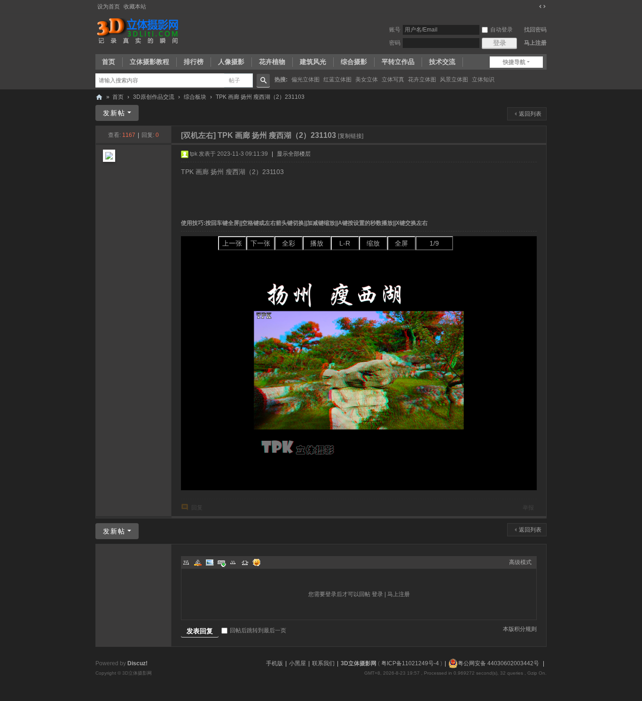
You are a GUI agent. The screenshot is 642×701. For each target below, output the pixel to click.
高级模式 (520, 562)
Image (209, 562)
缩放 (373, 243)
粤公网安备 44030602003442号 (498, 663)
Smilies (256, 562)
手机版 (274, 663)
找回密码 (535, 29)
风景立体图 (454, 79)
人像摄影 (231, 61)
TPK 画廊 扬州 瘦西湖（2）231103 (260, 97)
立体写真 (393, 79)
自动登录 (501, 29)
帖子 (234, 80)
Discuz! (137, 663)
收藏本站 (135, 6)
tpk (193, 154)
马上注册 (535, 43)
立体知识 (483, 79)
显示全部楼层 (294, 154)
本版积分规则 (520, 629)
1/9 (434, 243)
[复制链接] (350, 136)
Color (198, 562)
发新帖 (114, 113)
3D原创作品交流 (153, 97)
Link (221, 562)
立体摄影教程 (149, 61)
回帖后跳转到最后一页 (258, 630)
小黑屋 (297, 663)
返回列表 (530, 114)
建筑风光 (313, 61)
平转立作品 (398, 61)
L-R (344, 243)
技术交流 (442, 61)
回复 (197, 507)
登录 (377, 594)
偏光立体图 (305, 79)
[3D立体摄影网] (138, 31)
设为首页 (108, 6)
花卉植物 (272, 61)
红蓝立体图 (337, 79)
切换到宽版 (542, 6)
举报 (528, 507)
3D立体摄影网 (99, 97)
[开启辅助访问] (533, 6)
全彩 (288, 243)
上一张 (232, 243)
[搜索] (263, 80)
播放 (316, 243)
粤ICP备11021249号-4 (410, 663)
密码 (394, 43)
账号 (394, 29)
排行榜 (194, 61)
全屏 (401, 243)
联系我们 (323, 663)
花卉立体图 (422, 79)
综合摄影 (354, 61)
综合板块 (195, 97)
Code (245, 562)
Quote (233, 562)
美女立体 (366, 79)
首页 (108, 61)
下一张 (260, 243)
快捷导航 (514, 62)
